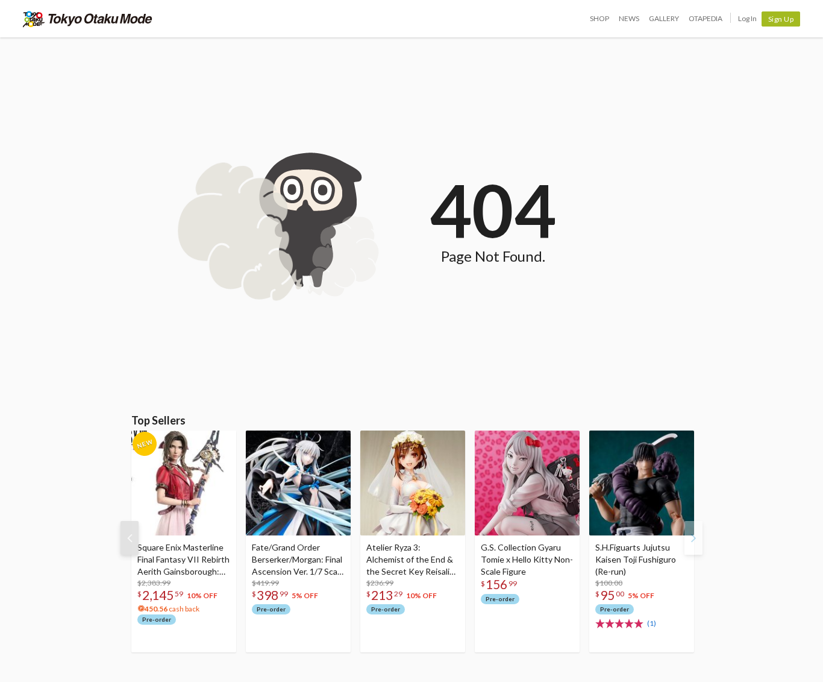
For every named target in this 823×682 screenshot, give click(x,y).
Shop (599, 18)
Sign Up (781, 19)
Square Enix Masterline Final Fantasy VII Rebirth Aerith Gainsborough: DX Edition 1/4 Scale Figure (183, 560)
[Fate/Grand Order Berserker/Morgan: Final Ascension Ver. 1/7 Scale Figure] (298, 483)
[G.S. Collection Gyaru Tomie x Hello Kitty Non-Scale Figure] (527, 483)
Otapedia (705, 18)
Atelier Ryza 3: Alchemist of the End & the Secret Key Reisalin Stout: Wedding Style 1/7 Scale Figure (410, 560)
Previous (129, 538)
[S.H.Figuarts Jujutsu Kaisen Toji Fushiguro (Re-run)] (641, 483)
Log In (747, 18)
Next (693, 538)
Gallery (664, 18)
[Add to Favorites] (220, 443)
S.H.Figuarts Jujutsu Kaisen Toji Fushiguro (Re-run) (635, 559)
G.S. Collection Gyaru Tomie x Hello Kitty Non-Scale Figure (527, 559)
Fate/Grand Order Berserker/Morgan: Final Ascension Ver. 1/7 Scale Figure (298, 560)
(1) (651, 623)
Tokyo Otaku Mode (87, 18)
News (629, 18)
